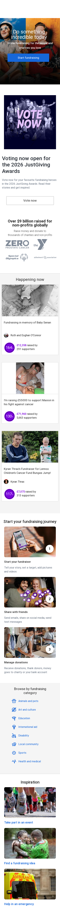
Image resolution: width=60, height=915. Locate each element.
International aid (27, 726)
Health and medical (29, 761)
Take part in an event (18, 822)
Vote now (30, 200)
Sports (22, 752)
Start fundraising (28, 57)
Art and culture (27, 709)
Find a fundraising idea (19, 863)
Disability (23, 735)
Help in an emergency (19, 904)
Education (24, 718)
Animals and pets (28, 701)
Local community (28, 744)
